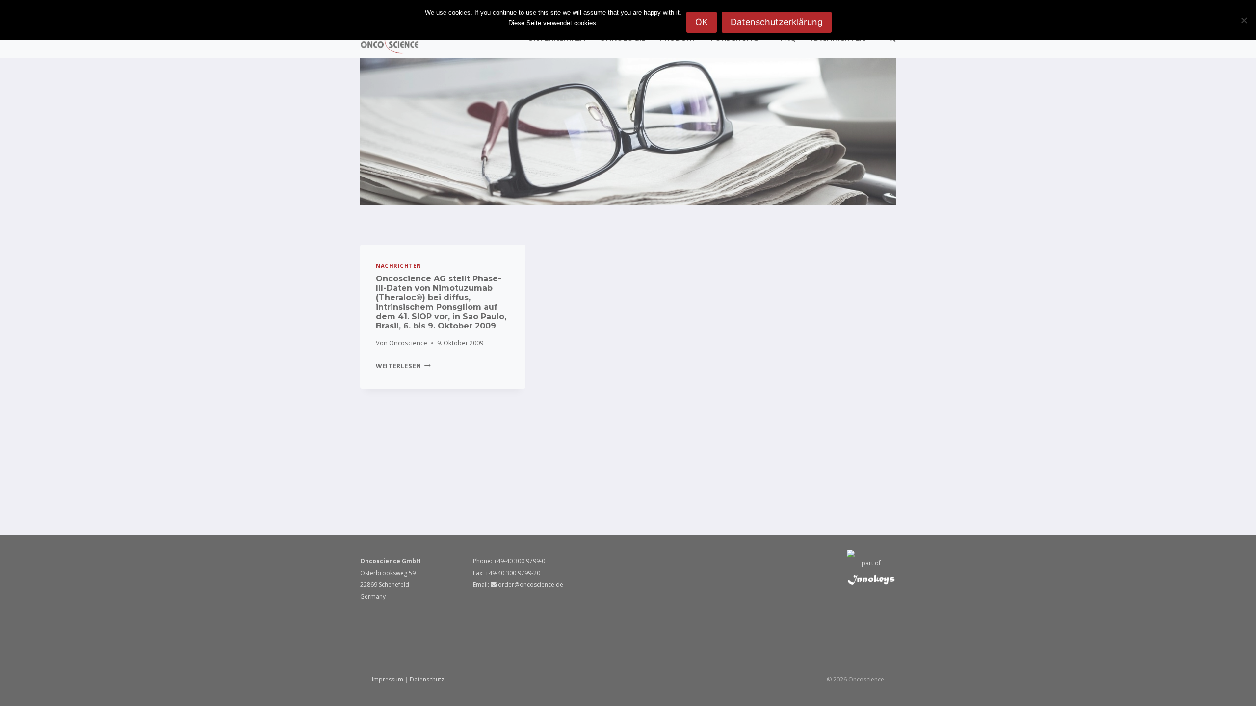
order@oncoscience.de (530, 584)
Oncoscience (408, 342)
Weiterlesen (403, 365)
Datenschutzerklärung (777, 22)
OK (701, 22)
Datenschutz (427, 679)
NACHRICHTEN (398, 265)
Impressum (387, 679)
